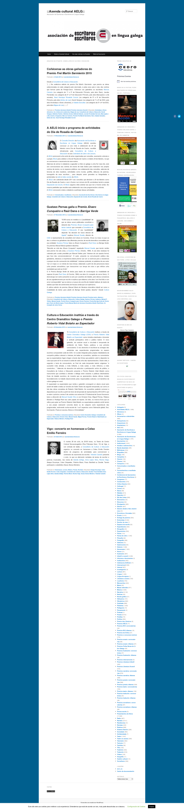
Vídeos (119, 754)
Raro (92, 116)
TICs (118, 748)
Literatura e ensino (123, 579)
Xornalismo (121, 761)
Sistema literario (122, 729)
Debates (119, 493)
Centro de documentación (125, 771)
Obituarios (120, 599)
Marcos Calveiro (67, 116)
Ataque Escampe (96, 470)
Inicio (49, 54)
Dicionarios (121, 500)
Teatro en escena (122, 739)
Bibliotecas (120, 450)
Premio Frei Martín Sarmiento (82, 116)
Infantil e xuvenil (122, 556)
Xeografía (120, 757)
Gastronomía (121, 545)
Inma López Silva (91, 460)
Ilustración (120, 554)
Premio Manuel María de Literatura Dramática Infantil (80, 303)
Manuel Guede (79, 235)
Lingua (119, 574)
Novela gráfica (121, 597)
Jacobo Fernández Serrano (92, 114)
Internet (119, 567)
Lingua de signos (123, 576)
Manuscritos (121, 583)
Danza (119, 491)
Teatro (119, 736)
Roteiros (120, 727)
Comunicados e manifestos (63, 195)
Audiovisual (121, 443)
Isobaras (98, 299)
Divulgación (121, 504)
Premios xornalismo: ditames (127, 707)
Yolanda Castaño (96, 454)
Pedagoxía (120, 608)
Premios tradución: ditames (126, 698)
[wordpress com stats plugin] (51, 792)
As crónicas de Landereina (62, 112)
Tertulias (120, 745)
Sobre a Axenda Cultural (61, 54)
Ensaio (119, 515)
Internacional (121, 565)
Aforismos (120, 412)
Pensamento (121, 610)
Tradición (120, 750)
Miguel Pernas (82, 417)
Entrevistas (120, 520)
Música (70, 470)
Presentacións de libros (125, 714)
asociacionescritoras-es (71, 77)
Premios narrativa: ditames (126, 675)
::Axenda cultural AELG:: (66, 11)
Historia (119, 547)
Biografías (120, 452)
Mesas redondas (122, 587)
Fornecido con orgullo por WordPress (92, 802)
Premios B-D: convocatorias (126, 626)
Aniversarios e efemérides (125, 416)
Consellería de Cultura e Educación (65, 82)
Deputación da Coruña (55, 185)
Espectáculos (121, 527)
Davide (91, 472)
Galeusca (120, 542)
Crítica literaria (122, 484)
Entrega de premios (123, 518)
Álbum (119, 414)
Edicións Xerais (68, 114)
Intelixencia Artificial (124, 563)
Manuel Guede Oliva (69, 397)
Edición (119, 506)
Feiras (119, 533)
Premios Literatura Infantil (63, 110)
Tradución (120, 752)
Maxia (119, 585)
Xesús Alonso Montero (88, 474)
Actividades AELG (123, 409)
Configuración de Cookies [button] (136, 806)
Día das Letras (121, 497)
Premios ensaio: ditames (125, 644)
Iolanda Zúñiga (78, 460)
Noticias (119, 594)
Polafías (119, 617)
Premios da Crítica (123, 633)
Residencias (121, 723)
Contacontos (121, 482)
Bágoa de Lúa (58, 105)
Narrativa (120, 592)
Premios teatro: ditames (95, 297)
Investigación (121, 569)
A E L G (119, 769)
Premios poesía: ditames (125, 684)
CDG (48, 238)
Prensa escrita (121, 711)
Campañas (120, 457)
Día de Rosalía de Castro (95, 197)
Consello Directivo (68, 140)
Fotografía (120, 540)
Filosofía (120, 538)
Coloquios (120, 464)
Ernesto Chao (64, 417)
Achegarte (120, 407)
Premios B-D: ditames (124, 630)
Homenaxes (58, 470)
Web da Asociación (99, 54)
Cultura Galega (79, 299)
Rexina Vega (104, 460)
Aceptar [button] (151, 807)
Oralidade (120, 603)
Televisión (120, 741)
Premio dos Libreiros (124, 621)
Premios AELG (122, 624)
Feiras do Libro (122, 536)
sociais (69, 177)
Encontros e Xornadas (124, 513)
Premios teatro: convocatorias (127, 687)
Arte (118, 427)
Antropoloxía (121, 421)
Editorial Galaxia (78, 114)
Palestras (120, 606)
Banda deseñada (122, 448)
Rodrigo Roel (69, 419)
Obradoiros (121, 601)
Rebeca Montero (60, 419)
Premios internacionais (124, 660)
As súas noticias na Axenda (81, 54)
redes (64, 177)
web (59, 177)
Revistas (120, 725)
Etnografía (120, 529)
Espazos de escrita (123, 524)
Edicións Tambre (58, 114)
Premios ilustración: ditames (126, 655)
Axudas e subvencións (124, 445)
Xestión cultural (122, 759)
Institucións (121, 560)
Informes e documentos (125, 558)
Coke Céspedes (61, 472)
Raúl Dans (92, 243)
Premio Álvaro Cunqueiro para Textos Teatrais (75, 301)
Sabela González (80, 102)
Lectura (65, 470)
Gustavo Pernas (62, 243)
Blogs (119, 455)
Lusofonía (120, 581)
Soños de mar (65, 100)
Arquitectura (121, 425)
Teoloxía (120, 743)
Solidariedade (121, 734)
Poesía (75, 470)
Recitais (80, 470)
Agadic (64, 235)
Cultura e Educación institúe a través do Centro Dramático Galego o (73, 319)
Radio (119, 718)
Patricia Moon (68, 474)
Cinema (119, 461)
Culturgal (120, 486)
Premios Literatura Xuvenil (79, 110)
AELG (50, 156)
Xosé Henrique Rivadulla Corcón (66, 97)
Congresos (120, 479)
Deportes (120, 495)
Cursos (119, 488)
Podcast (119, 612)
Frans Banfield (98, 472)
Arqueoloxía (121, 423)
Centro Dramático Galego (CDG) (79, 334)
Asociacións (121, 441)
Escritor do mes (122, 522)
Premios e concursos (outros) (64, 415)
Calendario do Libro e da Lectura (84, 153)
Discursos (120, 502)
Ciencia (119, 459)
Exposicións (121, 531)
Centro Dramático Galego (88, 415)
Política (119, 619)
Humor (119, 551)
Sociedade (120, 732)
